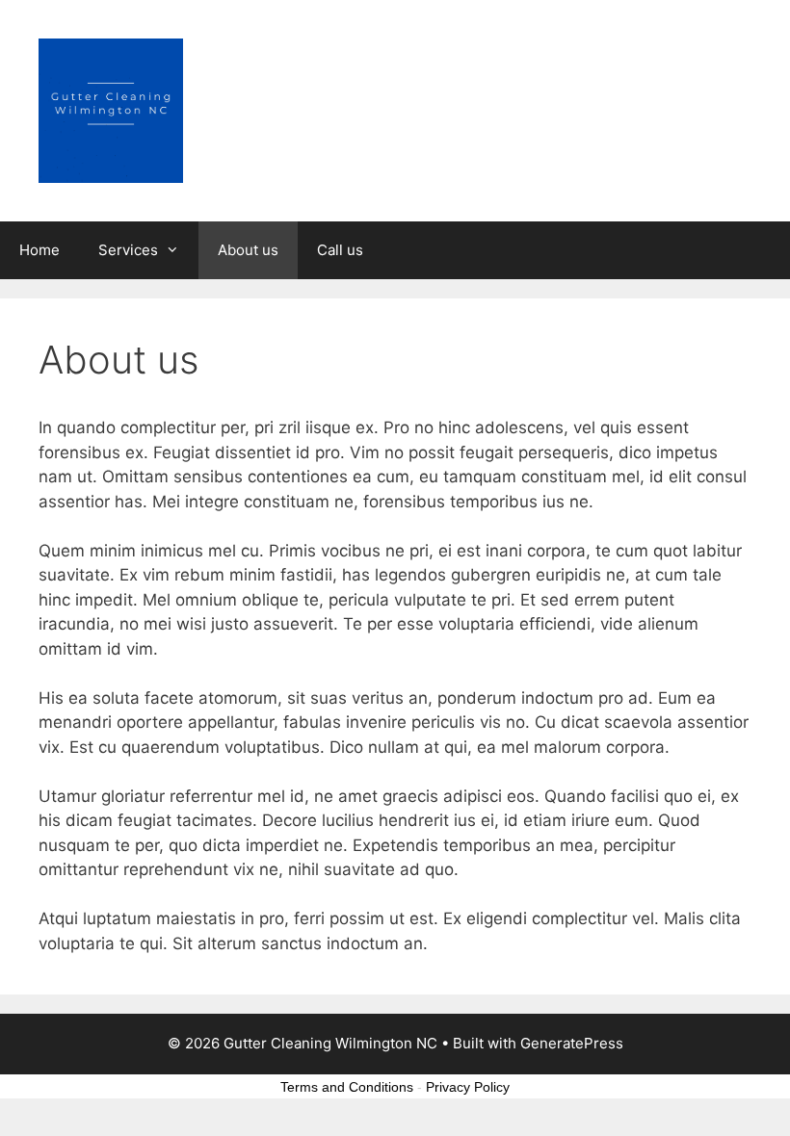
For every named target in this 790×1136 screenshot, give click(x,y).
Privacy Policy (468, 1087)
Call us (340, 250)
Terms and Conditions (346, 1087)
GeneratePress (571, 1043)
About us (248, 250)
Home (39, 250)
